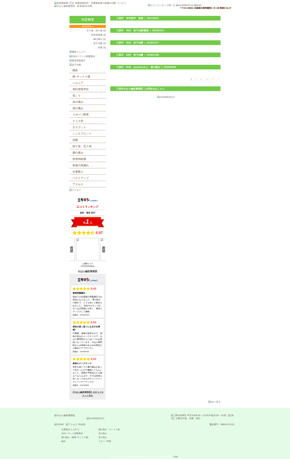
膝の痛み (97, 39)
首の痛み (79, 101)
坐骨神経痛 (96, 35)
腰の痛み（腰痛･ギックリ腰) (75, 437)
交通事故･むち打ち (70, 429)
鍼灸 (75, 70)
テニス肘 (77, 120)
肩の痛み (79, 108)
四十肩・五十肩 (82, 146)
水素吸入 (77, 171)
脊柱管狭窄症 (80, 89)
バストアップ (80, 178)
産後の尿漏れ (80, 165)
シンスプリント (82, 133)
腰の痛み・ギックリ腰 (109, 429)
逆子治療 (97, 43)
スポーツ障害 (80, 114)
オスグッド (79, 127)
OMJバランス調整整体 (72, 433)
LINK (175, 456)
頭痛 (100, 47)
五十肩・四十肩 (94, 30)
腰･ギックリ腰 (81, 76)
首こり (76, 95)
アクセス (77, 184)
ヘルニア (77, 82)
